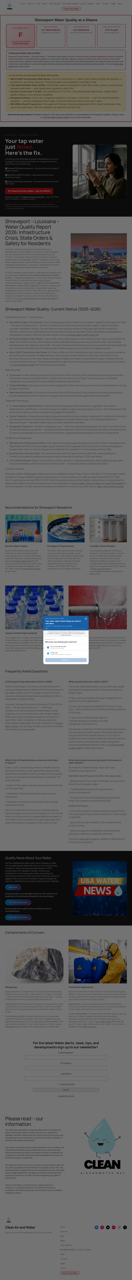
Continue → (66, 660)
